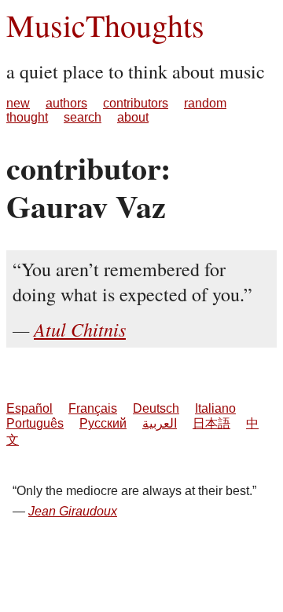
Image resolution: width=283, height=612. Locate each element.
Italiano (215, 408)
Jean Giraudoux (72, 511)
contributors (135, 103)
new (18, 103)
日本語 (211, 423)
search (82, 117)
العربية (159, 423)
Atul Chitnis (80, 328)
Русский (103, 423)
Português (35, 423)
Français (92, 408)
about (133, 117)
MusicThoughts (105, 25)
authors (66, 103)
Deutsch (156, 408)
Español (29, 408)
